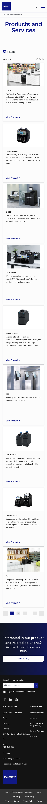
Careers (33, 718)
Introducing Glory (37, 712)
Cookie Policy (29, 796)
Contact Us (7, 753)
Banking (6, 723)
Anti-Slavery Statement (11, 758)
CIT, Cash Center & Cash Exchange (16, 734)
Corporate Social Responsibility (36, 724)
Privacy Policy (28, 801)
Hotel (5, 744)
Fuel (4, 739)
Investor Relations (37, 731)
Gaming (6, 728)
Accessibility (15, 796)
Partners (33, 736)
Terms (39, 801)
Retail (5, 718)
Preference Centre (12, 801)
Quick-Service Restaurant (12, 712)
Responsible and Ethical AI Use (15, 764)
